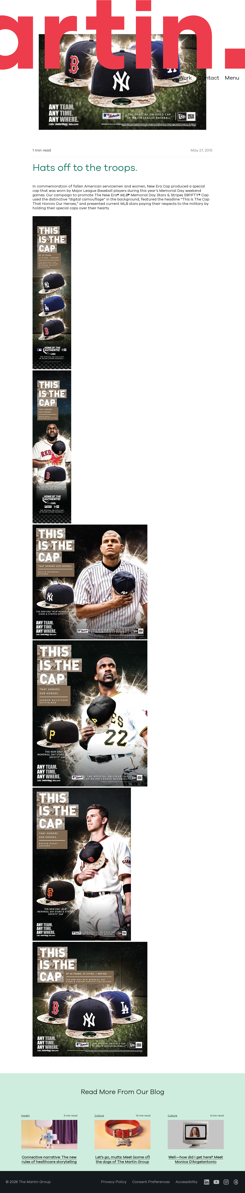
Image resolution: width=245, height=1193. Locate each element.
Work (185, 77)
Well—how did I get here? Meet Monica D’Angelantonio (195, 1159)
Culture (99, 1115)
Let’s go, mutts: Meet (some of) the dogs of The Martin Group (122, 1159)
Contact (208, 77)
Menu (232, 78)
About (165, 77)
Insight (25, 1115)
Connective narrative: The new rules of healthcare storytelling (49, 1159)
